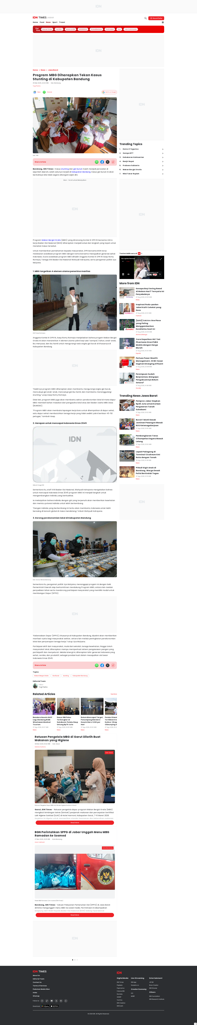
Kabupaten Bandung (81, 172)
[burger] (162, 22)
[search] (145, 18)
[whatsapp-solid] (96, 162)
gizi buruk (77, 169)
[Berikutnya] (117, 801)
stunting (65, 169)
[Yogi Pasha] (35, 685)
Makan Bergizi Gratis (51, 240)
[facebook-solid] (102, 162)
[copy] (113, 162)
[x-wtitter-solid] (107, 162)
